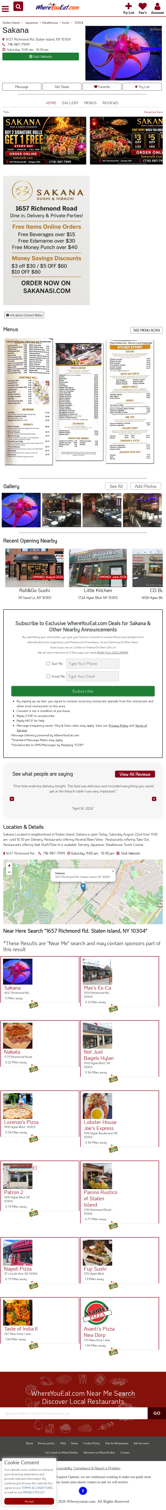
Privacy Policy (118, 725)
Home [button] (51, 103)
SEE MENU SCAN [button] (146, 330)
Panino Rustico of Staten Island (100, 1198)
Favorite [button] (103, 86)
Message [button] (21, 86)
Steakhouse (51, 22)
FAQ (62, 1442)
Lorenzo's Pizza (21, 1121)
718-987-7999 (18, 44)
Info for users (141, 1442)
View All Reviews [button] (135, 774)
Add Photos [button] (145, 486)
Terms (74, 1442)
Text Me (58, 663)
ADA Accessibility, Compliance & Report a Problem (83, 1467)
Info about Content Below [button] (25, 315)
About (29, 1442)
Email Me (58, 676)
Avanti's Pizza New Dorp (99, 1331)
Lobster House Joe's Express (100, 1124)
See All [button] (116, 486)
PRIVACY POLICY (33, 1492)
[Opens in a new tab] (47, 241)
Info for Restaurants (116, 1442)
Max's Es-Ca (97, 987)
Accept (29, 1501)
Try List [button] (144, 86)
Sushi (67, 22)
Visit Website (130, 852)
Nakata (12, 1051)
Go (156, 1413)
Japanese (33, 22)
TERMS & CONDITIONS (37, 1488)
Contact (125, 1452)
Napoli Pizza (18, 1268)
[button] (18, 6)
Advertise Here (153, 112)
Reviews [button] (110, 103)
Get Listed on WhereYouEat (61, 1452)
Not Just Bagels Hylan (99, 1054)
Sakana (12, 987)
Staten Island (12, 22)
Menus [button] (90, 103)
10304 (79, 22)
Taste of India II (21, 1328)
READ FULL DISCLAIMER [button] (112, 652)
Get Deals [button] (62, 86)
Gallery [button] (70, 103)
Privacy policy (46, 1442)
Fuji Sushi (95, 1268)
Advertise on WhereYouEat (99, 1452)
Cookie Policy (91, 1442)
